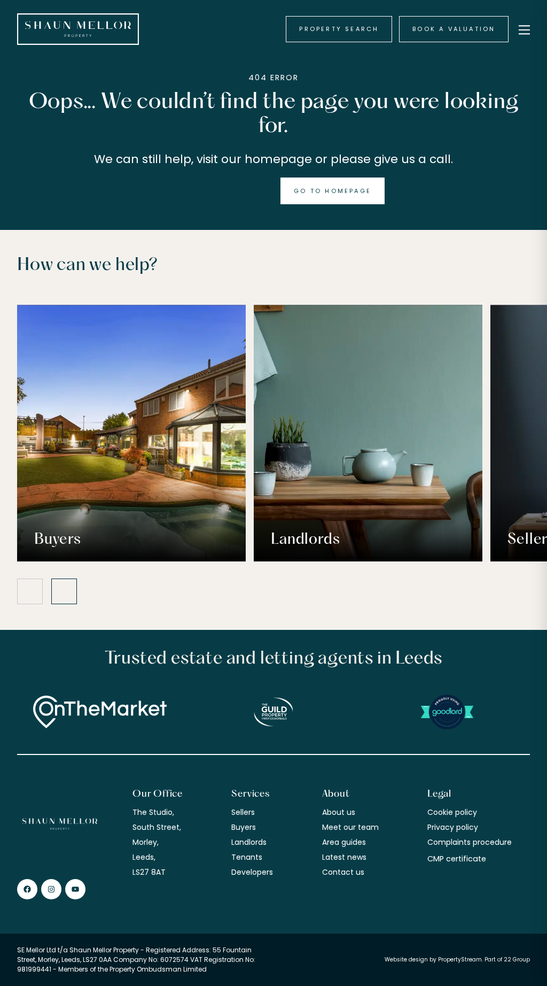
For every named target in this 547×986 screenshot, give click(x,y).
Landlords (249, 842)
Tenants (246, 857)
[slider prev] (30, 591)
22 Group (517, 960)
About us (338, 812)
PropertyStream (460, 960)
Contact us (343, 872)
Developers (252, 872)
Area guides (344, 842)
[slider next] (64, 591)
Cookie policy (452, 812)
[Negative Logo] (78, 29)
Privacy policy (452, 827)
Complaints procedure (469, 842)
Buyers (243, 827)
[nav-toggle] (522, 29)
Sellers (243, 812)
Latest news (344, 857)
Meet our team (350, 827)
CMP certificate (456, 858)
